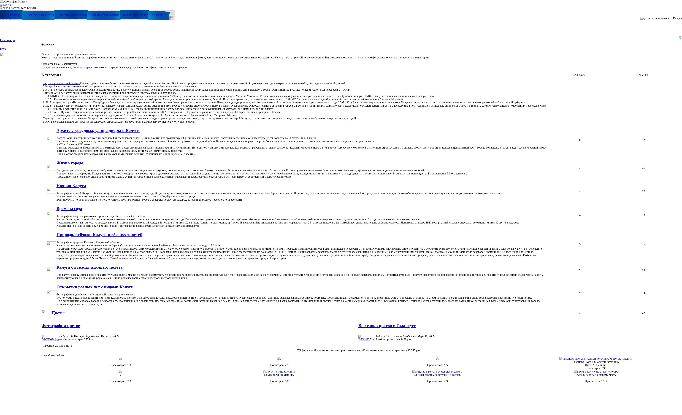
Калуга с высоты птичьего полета (89, 267)
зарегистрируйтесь (165, 57)
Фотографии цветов (61, 325)
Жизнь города (69, 163)
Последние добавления (40, 14)
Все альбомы (12, 14)
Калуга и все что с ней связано (61, 83)
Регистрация (7, 40)
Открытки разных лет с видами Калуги (95, 287)
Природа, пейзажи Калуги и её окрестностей (99, 234)
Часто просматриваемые (104, 14)
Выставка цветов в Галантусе (387, 325)
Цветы (58, 313)
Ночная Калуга (71, 185)
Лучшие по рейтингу (135, 14)
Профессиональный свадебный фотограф (66, 67)
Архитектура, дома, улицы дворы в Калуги (98, 130)
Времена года (69, 208)
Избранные (159, 14)
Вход (3, 48)
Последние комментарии (72, 14)
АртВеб (369, 403)
